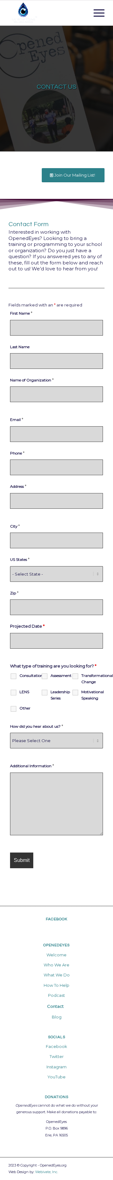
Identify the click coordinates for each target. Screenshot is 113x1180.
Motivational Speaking (92, 694)
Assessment (61, 675)
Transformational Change (92, 678)
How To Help (56, 985)
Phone (17, 453)
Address (18, 486)
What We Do (57, 974)
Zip (14, 593)
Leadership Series (60, 694)
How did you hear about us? (36, 726)
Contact (55, 1006)
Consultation (30, 675)
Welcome (56, 954)
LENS (24, 691)
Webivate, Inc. (46, 1172)
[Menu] (96, 12)
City (15, 526)
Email (16, 419)
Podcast (56, 995)
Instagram (56, 1066)
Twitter (57, 1056)
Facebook (56, 1046)
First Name (21, 313)
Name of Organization (32, 380)
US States (20, 559)
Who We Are (56, 964)
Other (24, 708)
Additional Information (32, 765)
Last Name (20, 346)
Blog (57, 1016)
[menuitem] (96, 12)
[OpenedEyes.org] (46, 12)
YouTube (56, 1076)
